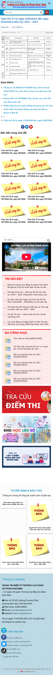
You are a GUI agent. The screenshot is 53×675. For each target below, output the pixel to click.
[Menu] (47, 12)
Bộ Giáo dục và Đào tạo (12, 638)
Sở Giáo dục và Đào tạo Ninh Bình (16, 642)
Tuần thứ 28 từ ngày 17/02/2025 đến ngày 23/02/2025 (28, 120)
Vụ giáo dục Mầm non (11, 649)
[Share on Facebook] (23, 127)
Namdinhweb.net (29, 672)
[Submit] (41, 12)
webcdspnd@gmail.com (21, 610)
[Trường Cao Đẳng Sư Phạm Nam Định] (24, 4)
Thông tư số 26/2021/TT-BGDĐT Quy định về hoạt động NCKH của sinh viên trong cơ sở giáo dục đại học (27, 91)
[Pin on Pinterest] (31, 127)
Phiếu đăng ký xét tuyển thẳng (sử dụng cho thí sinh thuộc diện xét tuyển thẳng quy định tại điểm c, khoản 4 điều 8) (28, 109)
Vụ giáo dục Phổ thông (12, 653)
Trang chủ (5, 27)
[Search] (50, 5)
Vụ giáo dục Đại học (11, 657)
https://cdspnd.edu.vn (22, 613)
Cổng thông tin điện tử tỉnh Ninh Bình (17, 645)
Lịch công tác (17, 27)
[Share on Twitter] (27, 127)
